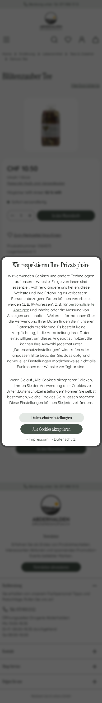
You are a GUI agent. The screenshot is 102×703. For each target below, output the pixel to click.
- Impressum (38, 439)
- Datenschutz (63, 439)
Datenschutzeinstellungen (51, 418)
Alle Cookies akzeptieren (51, 429)
